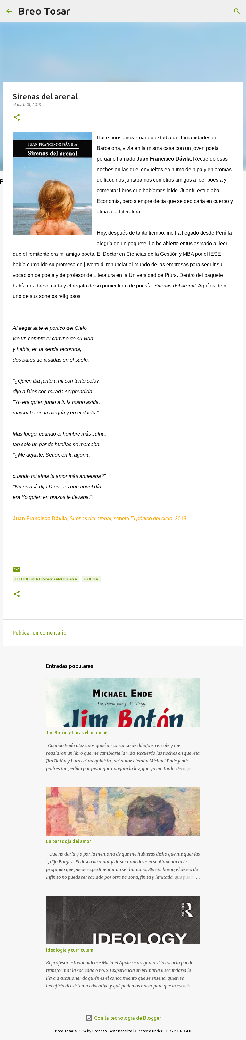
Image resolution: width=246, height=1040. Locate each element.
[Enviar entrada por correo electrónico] (16, 572)
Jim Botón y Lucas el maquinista (79, 732)
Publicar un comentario (40, 633)
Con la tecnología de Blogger (127, 1018)
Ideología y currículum (69, 950)
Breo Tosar (44, 11)
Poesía (91, 579)
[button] (16, 117)
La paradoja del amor (68, 841)
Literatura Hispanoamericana (46, 579)
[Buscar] (79, 11)
